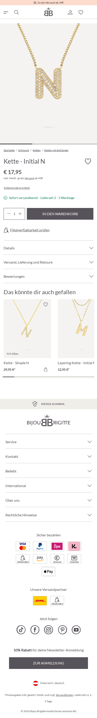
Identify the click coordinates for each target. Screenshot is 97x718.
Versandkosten (64, 695)
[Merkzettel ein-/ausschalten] (45, 304)
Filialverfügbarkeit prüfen (30, 230)
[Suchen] (16, 12)
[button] (70, 12)
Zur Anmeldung (48, 663)
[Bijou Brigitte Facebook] (35, 629)
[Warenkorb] (91, 12)
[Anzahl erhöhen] (20, 214)
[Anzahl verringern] (9, 214)
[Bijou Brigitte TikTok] (21, 629)
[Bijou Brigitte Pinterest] (62, 629)
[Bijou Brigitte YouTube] (76, 629)
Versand (29, 178)
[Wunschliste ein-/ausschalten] (88, 161)
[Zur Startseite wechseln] (48, 11)
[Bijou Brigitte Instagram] (49, 629)
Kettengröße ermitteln (17, 188)
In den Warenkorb (60, 214)
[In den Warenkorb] (45, 369)
